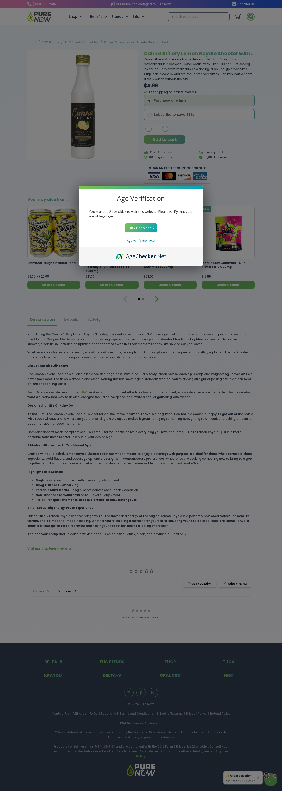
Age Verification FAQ (141, 241)
